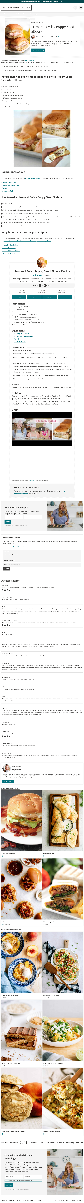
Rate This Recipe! (8, 547)
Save (19, 297)
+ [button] (44, 285)
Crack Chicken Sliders (10, 245)
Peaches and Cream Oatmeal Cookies (13, 1131)
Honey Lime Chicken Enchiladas (52, 1063)
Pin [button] (65, 297)
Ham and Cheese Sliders (11, 251)
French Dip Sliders (9, 248)
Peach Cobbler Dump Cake (10, 995)
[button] (23, 1181)
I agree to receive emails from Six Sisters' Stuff (19, 1180)
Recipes (6, 14)
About (3, 1200)
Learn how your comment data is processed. (52, 575)
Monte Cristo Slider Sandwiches (13, 254)
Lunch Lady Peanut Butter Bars (11, 1063)
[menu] (81, 8)
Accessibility (10, 1200)
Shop (39, 1200)
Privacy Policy (32, 1200)
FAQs (24, 1200)
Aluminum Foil (7, 191)
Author (6, 560)
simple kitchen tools (32, 178)
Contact (19, 1200)
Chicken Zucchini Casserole (51, 1131)
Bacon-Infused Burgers (8, 854)
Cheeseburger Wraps (49, 922)
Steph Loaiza (45, 36)
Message (6, 552)
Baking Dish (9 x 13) (9, 182)
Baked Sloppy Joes (48, 853)
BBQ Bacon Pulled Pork (8, 922)
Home (2, 14)
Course (10, 14)
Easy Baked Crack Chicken (51, 995)
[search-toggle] (75, 8)
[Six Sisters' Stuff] (16, 7)
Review (49, 297)
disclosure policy (30, 60)
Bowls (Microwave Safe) (10, 185)
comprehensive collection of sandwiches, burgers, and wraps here (27, 241)
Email (5, 565)
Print (34, 297)
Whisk (4, 188)
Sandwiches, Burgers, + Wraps (19, 14)
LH (82, 1200)
